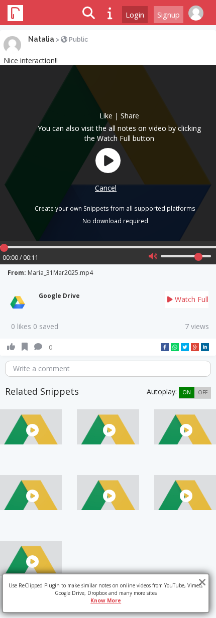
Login (135, 15)
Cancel (106, 188)
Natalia (41, 39)
